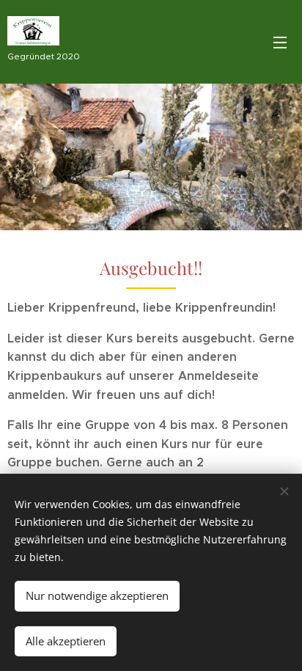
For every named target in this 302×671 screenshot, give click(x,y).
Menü (280, 41)
